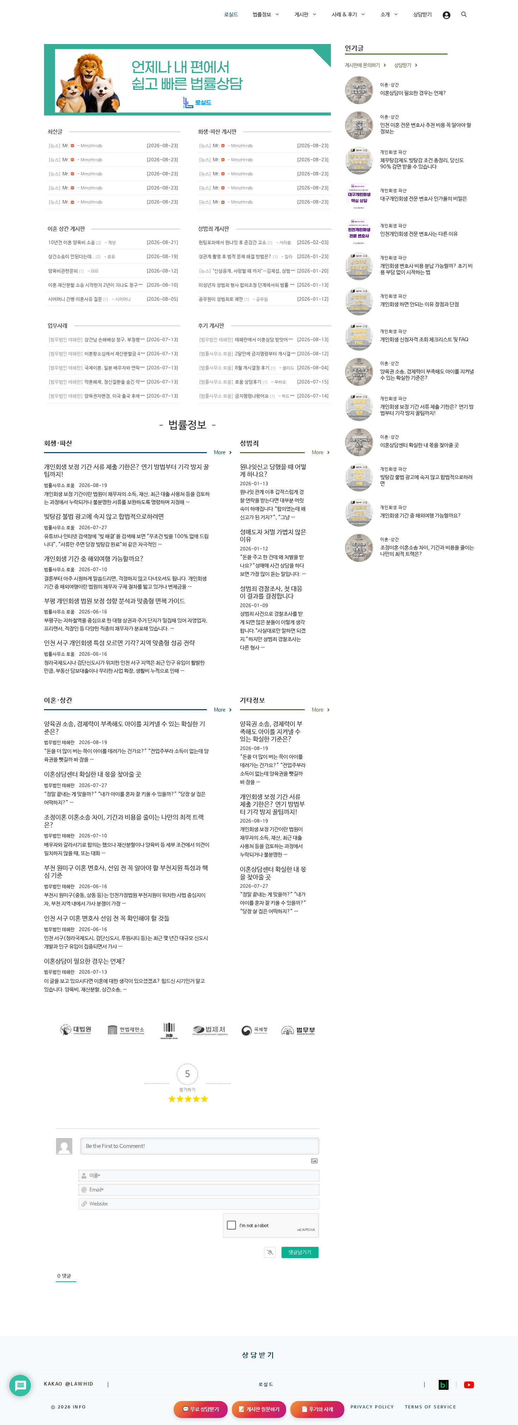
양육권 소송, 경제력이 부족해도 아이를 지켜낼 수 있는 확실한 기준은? (271, 732)
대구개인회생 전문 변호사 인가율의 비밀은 (423, 198)
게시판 (301, 15)
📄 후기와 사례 (317, 1409)
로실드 (231, 15)
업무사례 (57, 326)
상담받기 (422, 15)
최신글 (55, 132)
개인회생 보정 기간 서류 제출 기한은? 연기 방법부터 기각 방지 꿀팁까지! (272, 805)
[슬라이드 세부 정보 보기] (187, 80)
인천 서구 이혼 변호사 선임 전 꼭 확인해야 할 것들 (106, 918)
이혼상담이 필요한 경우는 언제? (85, 961)
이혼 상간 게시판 (66, 229)
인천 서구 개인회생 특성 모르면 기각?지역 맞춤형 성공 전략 (119, 643)
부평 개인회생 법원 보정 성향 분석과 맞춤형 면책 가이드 (114, 601)
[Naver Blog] (444, 1385)
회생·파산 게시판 (217, 132)
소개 (385, 15)
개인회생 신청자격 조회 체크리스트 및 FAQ (424, 339)
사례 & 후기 (344, 15)
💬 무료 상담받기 (201, 1409)
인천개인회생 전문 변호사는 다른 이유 (419, 234)
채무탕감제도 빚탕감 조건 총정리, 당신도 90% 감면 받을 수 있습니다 (422, 163)
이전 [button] (60, 79)
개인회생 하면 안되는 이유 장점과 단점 (419, 304)
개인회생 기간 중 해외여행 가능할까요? (94, 559)
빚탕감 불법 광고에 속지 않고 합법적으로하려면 (104, 516)
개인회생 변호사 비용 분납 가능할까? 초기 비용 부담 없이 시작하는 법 (426, 269)
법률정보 (262, 15)
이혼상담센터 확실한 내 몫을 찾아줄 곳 (92, 774)
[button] (279, 15)
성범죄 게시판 (213, 229)
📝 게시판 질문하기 (259, 1409)
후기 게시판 (211, 326)
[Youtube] (469, 1385)
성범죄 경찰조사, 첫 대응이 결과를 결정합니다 (271, 593)
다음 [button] (314, 79)
